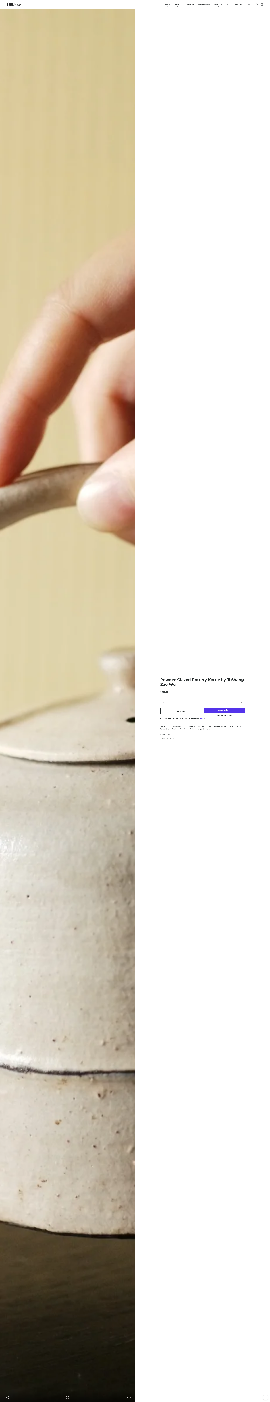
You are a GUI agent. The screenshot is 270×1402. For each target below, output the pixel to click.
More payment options (224, 715)
